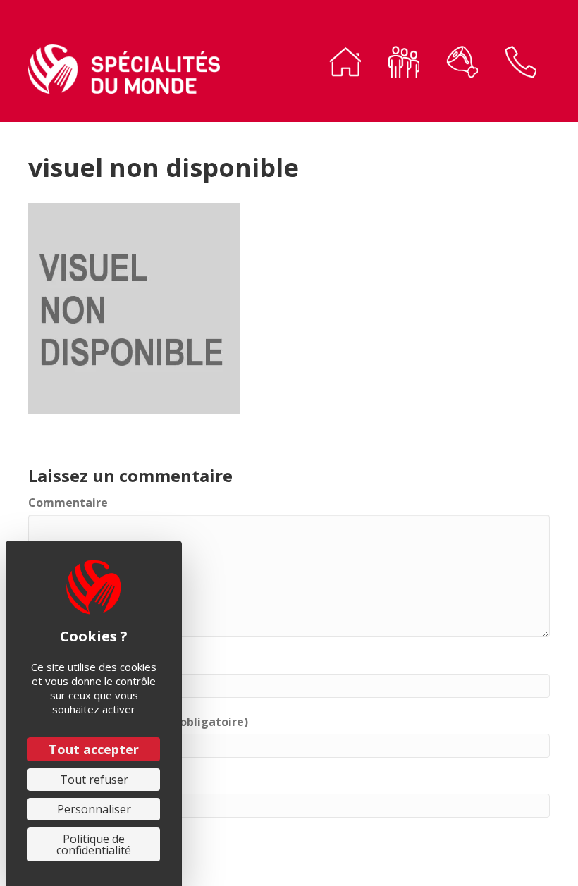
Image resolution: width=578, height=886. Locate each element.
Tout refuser (94, 779)
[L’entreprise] (403, 64)
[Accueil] (345, 64)
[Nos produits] (462, 64)
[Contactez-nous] (520, 64)
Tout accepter (94, 749)
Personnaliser (94, 809)
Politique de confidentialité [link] (93, 844)
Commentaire (68, 502)
